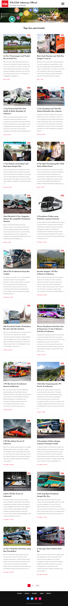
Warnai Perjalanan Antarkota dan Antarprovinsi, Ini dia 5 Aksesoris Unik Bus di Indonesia (50, 329)
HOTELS (27, 593)
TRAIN (41, 593)
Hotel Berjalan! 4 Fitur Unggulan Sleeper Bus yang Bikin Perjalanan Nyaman (16, 219)
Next (37, 585)
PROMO (48, 593)
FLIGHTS (19, 593)
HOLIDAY (34, 593)
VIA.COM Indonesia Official (23, 3)
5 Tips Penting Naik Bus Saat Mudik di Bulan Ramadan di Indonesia (14, 111)
